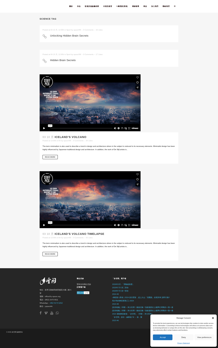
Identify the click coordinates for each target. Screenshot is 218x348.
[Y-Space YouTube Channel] (52, 314)
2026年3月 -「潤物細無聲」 (123, 284)
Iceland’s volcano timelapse (79, 233)
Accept (163, 337)
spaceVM (77, 30)
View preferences (204, 337)
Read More (50, 157)
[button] (213, 318)
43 (89, 237)
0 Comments (88, 30)
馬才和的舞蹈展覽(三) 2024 (123, 301)
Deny (183, 337)
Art (59, 141)
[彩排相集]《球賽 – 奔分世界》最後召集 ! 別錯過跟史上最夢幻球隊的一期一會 (142, 307)
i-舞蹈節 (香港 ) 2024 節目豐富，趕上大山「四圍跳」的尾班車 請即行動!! (141, 297)
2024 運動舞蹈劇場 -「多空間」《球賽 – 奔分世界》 (132, 314)
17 (99, 54)
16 (99, 30)
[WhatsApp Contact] (57, 314)
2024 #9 (115, 294)
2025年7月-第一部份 (120, 291)
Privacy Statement (183, 343)
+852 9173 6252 (56, 303)
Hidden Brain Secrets (63, 60)
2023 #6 (115, 320)
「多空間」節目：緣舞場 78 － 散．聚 (127, 317)
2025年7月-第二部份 (120, 288)
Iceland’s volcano (70, 137)
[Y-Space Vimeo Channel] (47, 314)
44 (89, 141)
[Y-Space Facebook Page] (42, 314)
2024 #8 (115, 304)
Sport (68, 30)
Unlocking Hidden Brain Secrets (69, 35)
